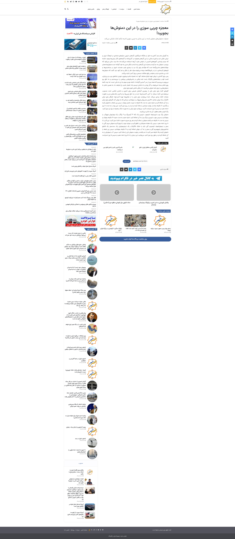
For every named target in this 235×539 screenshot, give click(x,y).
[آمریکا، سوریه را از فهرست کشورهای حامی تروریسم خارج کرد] (90, 515)
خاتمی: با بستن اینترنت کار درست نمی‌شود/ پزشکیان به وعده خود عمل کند (75, 234)
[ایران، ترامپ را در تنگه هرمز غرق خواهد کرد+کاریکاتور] (92, 329)
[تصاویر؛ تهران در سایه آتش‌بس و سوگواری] (92, 363)
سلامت (162, 21)
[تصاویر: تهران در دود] (92, 443)
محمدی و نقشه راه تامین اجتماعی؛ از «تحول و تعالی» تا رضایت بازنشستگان (76, 109)
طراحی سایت (123, 536)
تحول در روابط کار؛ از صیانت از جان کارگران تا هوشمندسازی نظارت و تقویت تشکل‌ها (76, 59)
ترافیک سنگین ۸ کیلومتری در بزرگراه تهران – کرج (111, 229)
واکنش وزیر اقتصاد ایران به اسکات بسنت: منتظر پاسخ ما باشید (76, 472)
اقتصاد (129, 9)
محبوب (81, 463)
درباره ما (78, 530)
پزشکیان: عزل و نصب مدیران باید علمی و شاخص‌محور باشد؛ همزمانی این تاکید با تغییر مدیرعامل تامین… (75, 127)
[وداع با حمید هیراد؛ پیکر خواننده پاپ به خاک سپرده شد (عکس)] (92, 420)
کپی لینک (126, 161)
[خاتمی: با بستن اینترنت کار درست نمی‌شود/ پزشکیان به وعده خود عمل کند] (92, 237)
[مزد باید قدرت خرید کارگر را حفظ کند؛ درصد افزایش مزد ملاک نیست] (92, 77)
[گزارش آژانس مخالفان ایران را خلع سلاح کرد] (163, 149)
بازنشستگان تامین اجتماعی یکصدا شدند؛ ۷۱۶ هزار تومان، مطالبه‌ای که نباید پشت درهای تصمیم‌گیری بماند (75, 84)
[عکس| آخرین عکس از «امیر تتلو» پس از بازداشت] (129, 147)
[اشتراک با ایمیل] (131, 48)
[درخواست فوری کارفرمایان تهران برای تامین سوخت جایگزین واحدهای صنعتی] (92, 68)
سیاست (122, 9)
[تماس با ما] (65, 1)
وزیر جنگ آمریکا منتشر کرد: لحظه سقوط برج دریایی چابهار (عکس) (75, 291)
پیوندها (72, 530)
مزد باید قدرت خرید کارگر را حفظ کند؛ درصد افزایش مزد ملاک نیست (76, 75)
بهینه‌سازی (116, 536)
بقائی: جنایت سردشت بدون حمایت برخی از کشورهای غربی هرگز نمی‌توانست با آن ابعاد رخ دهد (75, 304)
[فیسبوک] (144, 48)
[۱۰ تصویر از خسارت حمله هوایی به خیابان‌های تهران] (92, 454)
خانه (166, 21)
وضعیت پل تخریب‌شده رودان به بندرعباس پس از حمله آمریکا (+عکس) (76, 280)
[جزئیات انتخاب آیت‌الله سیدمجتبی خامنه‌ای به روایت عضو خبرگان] (92, 408)
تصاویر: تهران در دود (80, 439)
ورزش (98, 9)
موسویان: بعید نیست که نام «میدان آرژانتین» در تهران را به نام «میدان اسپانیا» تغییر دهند (76, 269)
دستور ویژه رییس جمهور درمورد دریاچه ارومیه (161, 229)
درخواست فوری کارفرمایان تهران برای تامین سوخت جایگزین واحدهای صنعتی (75, 67)
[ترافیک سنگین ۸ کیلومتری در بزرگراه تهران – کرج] (111, 220)
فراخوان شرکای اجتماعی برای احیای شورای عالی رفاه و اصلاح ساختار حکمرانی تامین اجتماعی (75, 93)
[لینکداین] (135, 48)
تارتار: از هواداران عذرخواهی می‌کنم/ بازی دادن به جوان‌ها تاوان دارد (75, 481)
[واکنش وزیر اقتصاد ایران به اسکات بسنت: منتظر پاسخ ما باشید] (90, 472)
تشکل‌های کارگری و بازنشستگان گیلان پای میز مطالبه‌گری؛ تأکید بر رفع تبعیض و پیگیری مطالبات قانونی (75, 136)
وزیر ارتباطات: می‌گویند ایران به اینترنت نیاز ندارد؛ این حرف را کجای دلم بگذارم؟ (75, 337)
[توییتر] (140, 48)
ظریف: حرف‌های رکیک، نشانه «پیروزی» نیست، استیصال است (75, 371)
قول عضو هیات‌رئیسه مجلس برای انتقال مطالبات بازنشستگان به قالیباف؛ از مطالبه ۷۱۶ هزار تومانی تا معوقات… (75, 119)
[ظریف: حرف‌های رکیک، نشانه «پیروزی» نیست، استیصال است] (92, 374)
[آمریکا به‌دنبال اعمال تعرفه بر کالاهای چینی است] (90, 506)
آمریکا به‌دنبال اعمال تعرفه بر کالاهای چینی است (135, 1)
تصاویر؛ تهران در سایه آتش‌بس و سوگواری (77, 360)
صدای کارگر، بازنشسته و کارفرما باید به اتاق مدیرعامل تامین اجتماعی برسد (76, 101)
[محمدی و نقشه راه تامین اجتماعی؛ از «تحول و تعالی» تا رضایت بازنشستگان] (92, 111)
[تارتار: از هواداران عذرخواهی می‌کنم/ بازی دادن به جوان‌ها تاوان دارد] (90, 481)
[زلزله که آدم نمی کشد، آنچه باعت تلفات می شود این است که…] (135, 220)
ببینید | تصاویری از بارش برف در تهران (76, 427)
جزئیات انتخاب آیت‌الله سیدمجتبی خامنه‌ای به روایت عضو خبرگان (77, 405)
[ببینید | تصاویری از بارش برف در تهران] (92, 431)
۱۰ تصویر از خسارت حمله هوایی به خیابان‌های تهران (77, 451)
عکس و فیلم (91, 9)
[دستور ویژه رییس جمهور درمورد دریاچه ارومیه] (160, 220)
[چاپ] (126, 48)
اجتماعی (114, 9)
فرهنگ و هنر (105, 9)
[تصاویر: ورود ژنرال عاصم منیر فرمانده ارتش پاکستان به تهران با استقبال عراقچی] (92, 351)
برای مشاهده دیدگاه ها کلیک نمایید (135, 239)
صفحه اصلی (137, 9)
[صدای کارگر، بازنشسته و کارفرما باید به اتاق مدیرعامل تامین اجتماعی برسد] (92, 102)
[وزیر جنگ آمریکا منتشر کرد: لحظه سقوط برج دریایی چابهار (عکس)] (92, 294)
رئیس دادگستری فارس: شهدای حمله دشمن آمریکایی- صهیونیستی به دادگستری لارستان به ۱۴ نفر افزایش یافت (75, 395)
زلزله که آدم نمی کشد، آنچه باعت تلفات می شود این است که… (136, 229)
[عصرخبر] (165, 9)
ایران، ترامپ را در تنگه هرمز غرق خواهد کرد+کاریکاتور (76, 325)
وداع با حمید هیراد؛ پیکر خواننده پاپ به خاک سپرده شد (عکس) (75, 417)
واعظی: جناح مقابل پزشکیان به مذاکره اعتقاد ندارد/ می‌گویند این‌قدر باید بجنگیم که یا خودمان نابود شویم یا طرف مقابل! (75, 246)
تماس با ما (66, 530)
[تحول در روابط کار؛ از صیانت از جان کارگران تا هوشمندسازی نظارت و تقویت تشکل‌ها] (92, 60)
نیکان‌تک (110, 536)
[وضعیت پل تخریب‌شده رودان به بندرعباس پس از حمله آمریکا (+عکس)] (92, 283)
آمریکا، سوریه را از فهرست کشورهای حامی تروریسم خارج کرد (75, 514)
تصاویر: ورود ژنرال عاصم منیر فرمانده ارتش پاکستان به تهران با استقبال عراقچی (75, 348)
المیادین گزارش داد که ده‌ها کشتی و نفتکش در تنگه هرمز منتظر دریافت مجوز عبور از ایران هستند (75, 258)
